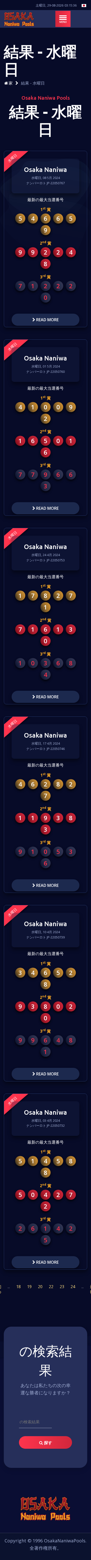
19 (29, 1286)
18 (18, 1286)
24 (73, 1286)
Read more (47, 319)
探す (47, 1442)
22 (51, 1286)
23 (62, 1286)
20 (40, 1286)
